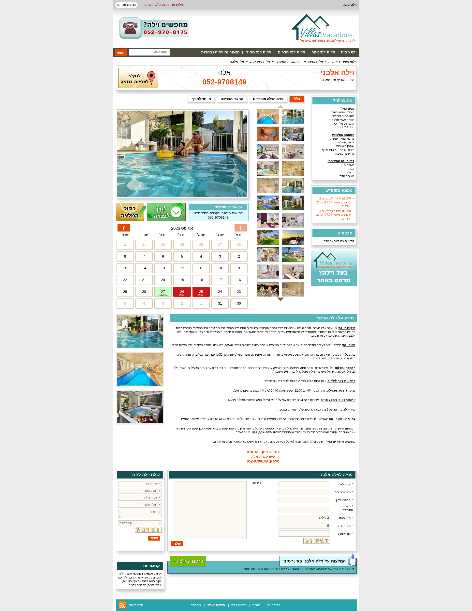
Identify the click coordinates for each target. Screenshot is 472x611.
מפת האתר (136, 605)
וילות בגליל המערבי (289, 61)
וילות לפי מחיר (258, 52)
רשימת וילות (238, 605)
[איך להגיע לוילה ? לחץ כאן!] (138, 87)
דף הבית (348, 52)
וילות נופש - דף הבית (342, 61)
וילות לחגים (137, 577)
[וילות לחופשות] (324, 28)
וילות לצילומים (153, 574)
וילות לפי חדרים (291, 52)
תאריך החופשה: (347, 508)
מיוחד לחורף (201, 99)
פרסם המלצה (188, 561)
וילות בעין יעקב (260, 61)
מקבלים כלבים (137, 585)
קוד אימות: (345, 533)
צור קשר (196, 605)
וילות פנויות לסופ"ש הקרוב (164, 5)
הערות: (256, 482)
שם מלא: (346, 484)
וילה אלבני (237, 61)
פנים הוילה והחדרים (268, 99)
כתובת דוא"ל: (343, 492)
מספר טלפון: (344, 500)
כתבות (256, 605)
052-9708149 (224, 82)
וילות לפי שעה (134, 574)
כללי (296, 99)
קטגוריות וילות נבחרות (220, 52)
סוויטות (127, 581)
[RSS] (122, 608)
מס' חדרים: (345, 526)
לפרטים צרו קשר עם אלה (339, 241)
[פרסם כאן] (334, 284)
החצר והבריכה (232, 99)
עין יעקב (329, 80)
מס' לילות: (345, 518)
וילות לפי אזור (323, 52)
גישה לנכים (155, 585)
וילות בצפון (315, 61)
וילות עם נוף (140, 581)
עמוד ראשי (273, 605)
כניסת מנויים (126, 5)
